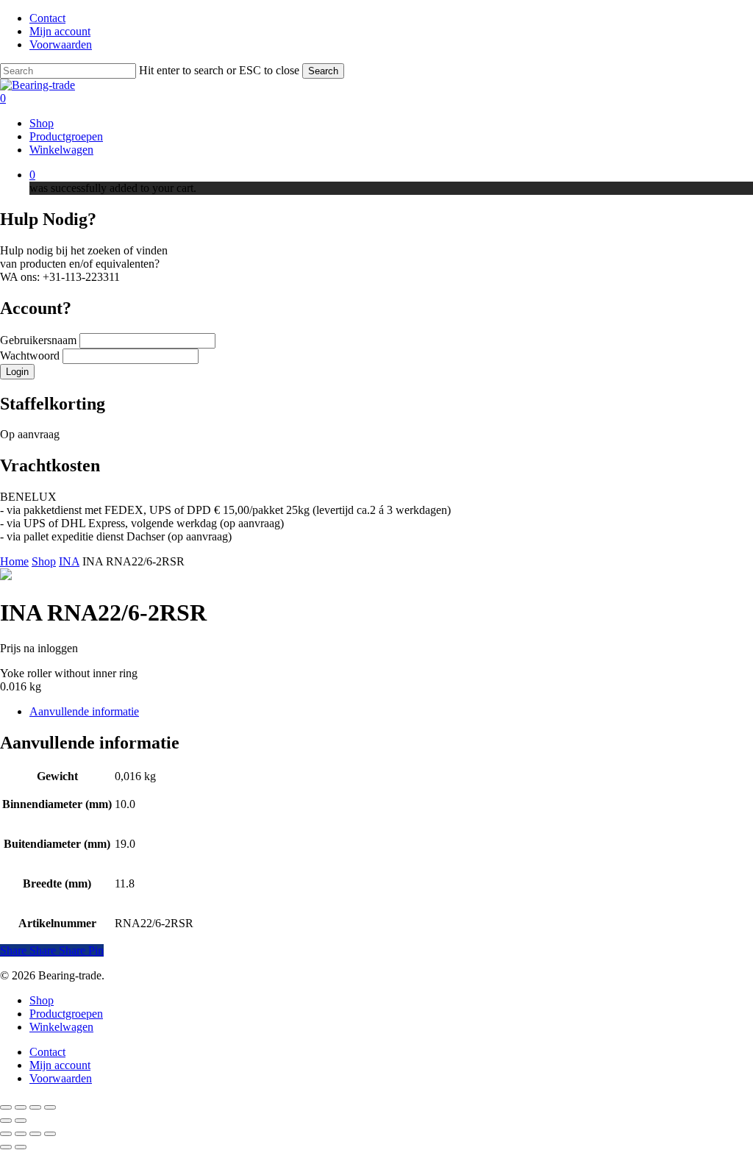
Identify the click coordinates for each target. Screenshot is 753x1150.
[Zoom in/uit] (6, 1107)
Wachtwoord (31, 355)
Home (14, 561)
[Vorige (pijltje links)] (6, 1120)
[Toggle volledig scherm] (20, 1107)
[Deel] (35, 1107)
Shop (44, 561)
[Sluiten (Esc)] (50, 1107)
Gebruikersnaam (39, 340)
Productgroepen (66, 1013)
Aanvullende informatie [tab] (84, 711)
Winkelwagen (61, 1027)
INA (69, 561)
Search (323, 70)
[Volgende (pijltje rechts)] (20, 1120)
